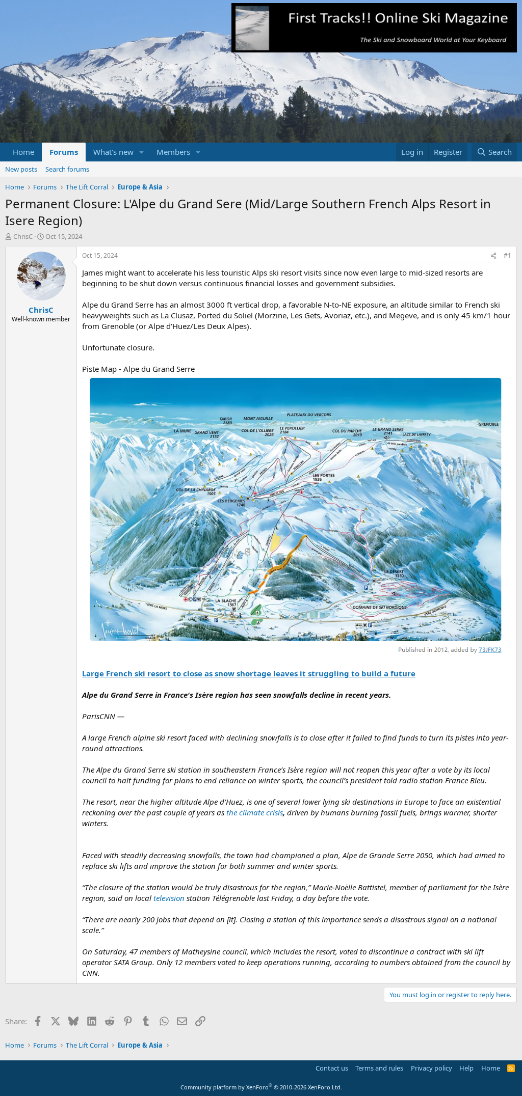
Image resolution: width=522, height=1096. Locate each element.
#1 (507, 255)
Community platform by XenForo (261, 1087)
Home (23, 152)
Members (173, 152)
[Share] (493, 256)
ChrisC (23, 236)
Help (466, 1068)
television (168, 898)
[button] (142, 152)
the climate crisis (254, 812)
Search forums (67, 169)
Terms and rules (379, 1068)
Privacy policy (431, 1068)
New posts (21, 169)
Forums (63, 152)
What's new (113, 152)
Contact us (332, 1068)
